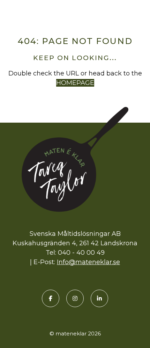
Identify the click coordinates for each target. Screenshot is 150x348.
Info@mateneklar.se (88, 262)
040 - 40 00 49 (81, 252)
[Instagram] (75, 298)
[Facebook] (50, 298)
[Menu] (139, 13)
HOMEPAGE (75, 83)
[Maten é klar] (75, 11)
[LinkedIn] (99, 298)
